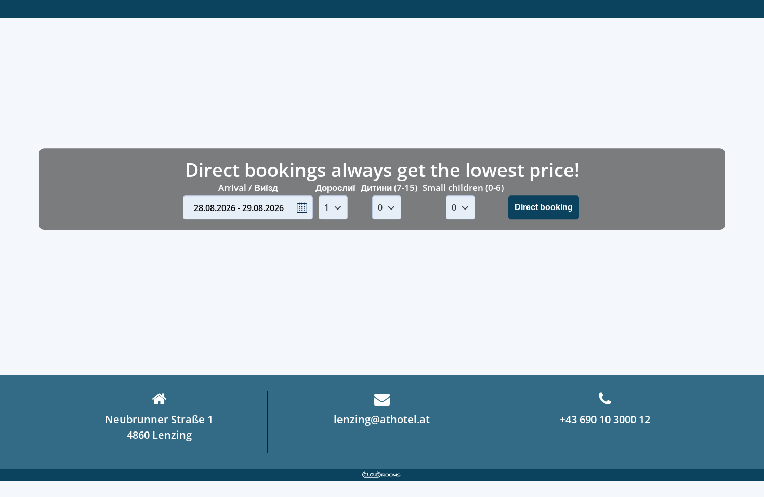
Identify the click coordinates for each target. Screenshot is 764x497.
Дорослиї (335, 187)
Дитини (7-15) (389, 187)
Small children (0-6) (463, 187)
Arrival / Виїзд (248, 187)
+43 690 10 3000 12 (605, 419)
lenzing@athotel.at (382, 419)
